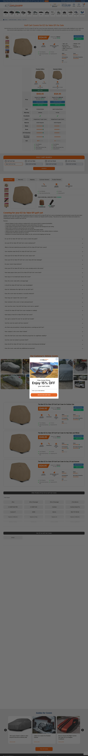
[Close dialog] (57, 359)
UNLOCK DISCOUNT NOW (44, 395)
